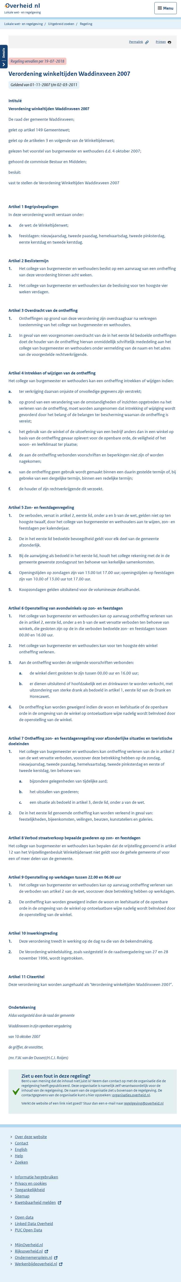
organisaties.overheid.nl (131, 1095)
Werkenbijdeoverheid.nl (36, 1263)
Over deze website (31, 1136)
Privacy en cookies (31, 1183)
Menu (168, 8)
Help (19, 1155)
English (21, 1149)
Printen (161, 42)
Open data (24, 1217)
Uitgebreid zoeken (61, 24)
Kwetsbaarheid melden (35, 1202)
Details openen (4, 56)
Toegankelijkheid (30, 1189)
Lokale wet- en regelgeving (23, 24)
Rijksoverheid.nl (29, 1251)
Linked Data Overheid (34, 1223)
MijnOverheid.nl (29, 1244)
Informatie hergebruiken (36, 1177)
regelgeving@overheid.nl (144, 1103)
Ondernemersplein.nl (33, 1257)
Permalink (136, 42)
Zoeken (21, 1162)
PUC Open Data (28, 1230)
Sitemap (22, 1196)
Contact (21, 1143)
